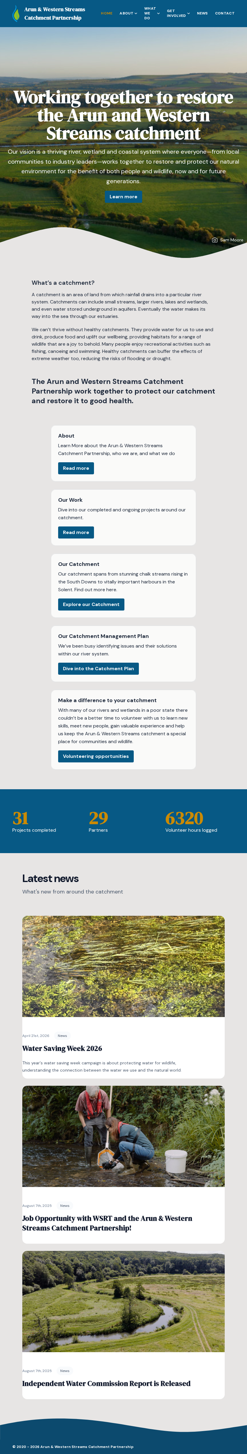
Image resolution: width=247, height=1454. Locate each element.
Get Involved (176, 13)
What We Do (150, 13)
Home (106, 13)
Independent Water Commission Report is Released (106, 1383)
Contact (225, 13)
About (126, 13)
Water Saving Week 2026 (62, 1048)
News (202, 13)
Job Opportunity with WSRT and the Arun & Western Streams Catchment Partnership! (107, 1223)
